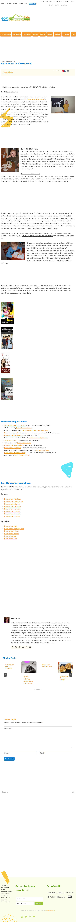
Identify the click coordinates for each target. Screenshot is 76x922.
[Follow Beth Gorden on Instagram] (19, 647)
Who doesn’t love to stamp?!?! (9, 666)
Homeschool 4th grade (12, 511)
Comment (8, 728)
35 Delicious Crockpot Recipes (64, 678)
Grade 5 (51, 5)
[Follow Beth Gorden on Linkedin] (26, 647)
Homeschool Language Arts (14, 529)
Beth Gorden (16, 618)
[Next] (70, 675)
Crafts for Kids (4, 885)
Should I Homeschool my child (14, 425)
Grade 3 (67, 2)
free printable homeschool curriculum (34, 430)
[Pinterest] (63, 71)
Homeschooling (5, 887)
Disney (21, 3)
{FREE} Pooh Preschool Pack (47, 665)
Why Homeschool (10, 440)
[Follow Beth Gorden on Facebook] (12, 647)
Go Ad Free (32, 3)
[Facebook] (65, 71)
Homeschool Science (11, 531)
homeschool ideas (42, 450)
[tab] (36, 689)
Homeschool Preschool (12, 499)
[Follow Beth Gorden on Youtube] (23, 647)
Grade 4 (73, 2)
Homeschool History (11, 534)
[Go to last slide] (5, 675)
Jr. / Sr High (64, 5)
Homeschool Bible (10, 539)
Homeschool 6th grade (12, 516)
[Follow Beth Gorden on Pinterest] (30, 647)
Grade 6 (57, 5)
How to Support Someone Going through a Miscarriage (28, 679)
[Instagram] (22, 917)
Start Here (8, 3)
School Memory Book (22, 455)
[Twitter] (34, 917)
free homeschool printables (38, 438)
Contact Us (3, 900)
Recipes (15, 3)
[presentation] (29, 667)
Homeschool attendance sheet (14, 453)
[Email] (68, 71)
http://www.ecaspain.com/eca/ (34, 99)
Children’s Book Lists (6, 898)
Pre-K (42, 2)
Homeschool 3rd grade (12, 509)
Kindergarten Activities (6, 891)
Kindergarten (48, 2)
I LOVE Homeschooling (24, 428)
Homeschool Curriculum (12, 448)
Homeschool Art (10, 536)
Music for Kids (4, 895)
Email (42, 753)
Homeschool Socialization (13, 435)
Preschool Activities (6, 893)
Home (2, 3)
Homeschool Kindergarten (13, 501)
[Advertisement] (54, 17)
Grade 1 (56, 2)
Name (7, 753)
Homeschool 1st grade (12, 504)
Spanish (3, 889)
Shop (25, 3)
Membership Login (5, 902)
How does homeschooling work (15, 433)
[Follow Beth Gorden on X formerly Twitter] (16, 647)
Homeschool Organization (13, 445)
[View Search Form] (38, 3)
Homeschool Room (24, 443)
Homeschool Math (10, 526)
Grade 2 (61, 2)
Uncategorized (8, 73)
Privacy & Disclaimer (50, 910)
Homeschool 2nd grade (12, 506)
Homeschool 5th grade (12, 514)
